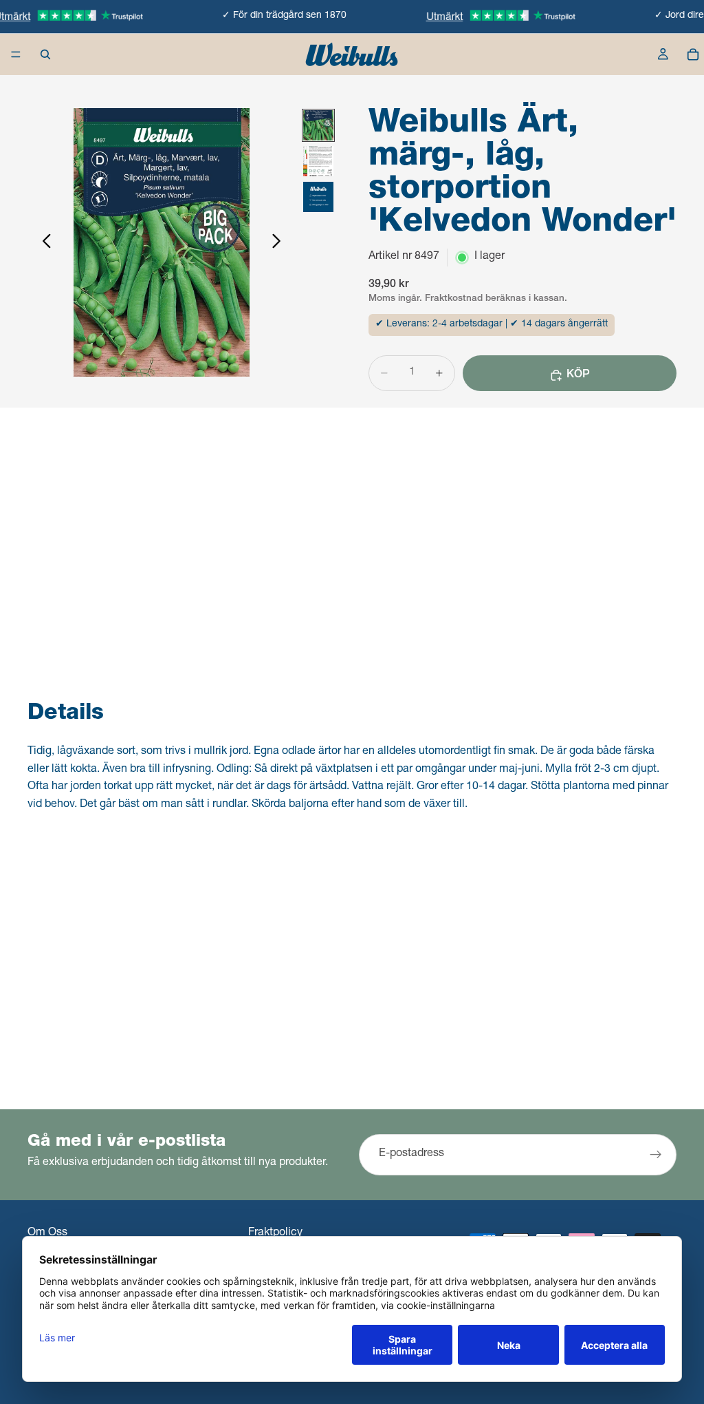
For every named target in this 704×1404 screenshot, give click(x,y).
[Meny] (16, 54)
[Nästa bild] (280, 242)
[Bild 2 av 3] (318, 161)
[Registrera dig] (655, 1154)
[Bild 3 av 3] (318, 197)
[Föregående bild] (43, 242)
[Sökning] (45, 54)
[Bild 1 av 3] (318, 125)
